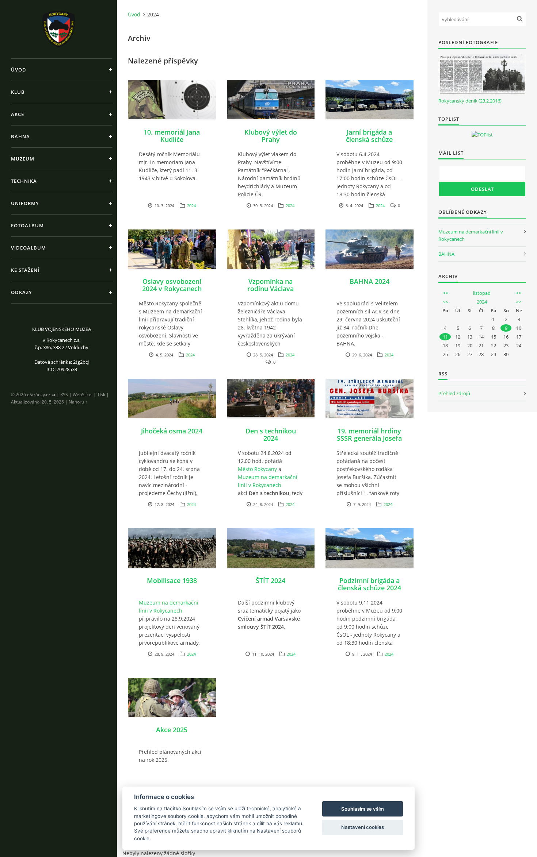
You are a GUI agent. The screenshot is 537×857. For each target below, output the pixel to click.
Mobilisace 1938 (172, 580)
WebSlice (82, 394)
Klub (18, 92)
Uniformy (25, 203)
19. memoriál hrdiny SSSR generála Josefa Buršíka (369, 438)
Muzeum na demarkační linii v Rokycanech (267, 481)
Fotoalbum (27, 225)
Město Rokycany (257, 469)
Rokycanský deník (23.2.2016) (470, 100)
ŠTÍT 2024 (270, 580)
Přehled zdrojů (454, 393)
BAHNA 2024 (369, 281)
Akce (17, 114)
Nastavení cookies (362, 827)
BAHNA (446, 254)
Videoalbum (28, 247)
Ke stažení (25, 270)
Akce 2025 (171, 729)
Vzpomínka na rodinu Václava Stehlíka (270, 289)
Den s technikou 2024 (270, 434)
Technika (24, 181)
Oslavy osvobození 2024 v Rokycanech (172, 285)
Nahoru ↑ (78, 402)
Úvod (18, 69)
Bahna (20, 136)
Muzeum (22, 158)
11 (445, 336)
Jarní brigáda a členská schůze (369, 135)
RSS (64, 394)
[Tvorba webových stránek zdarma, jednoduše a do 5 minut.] (54, 395)
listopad (482, 293)
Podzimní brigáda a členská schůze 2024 (369, 584)
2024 (191, 205)
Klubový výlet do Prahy (270, 135)
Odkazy (21, 292)
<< (445, 293)
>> (518, 293)
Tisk (101, 394)
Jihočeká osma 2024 (171, 431)
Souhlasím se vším (362, 809)
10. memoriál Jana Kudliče (172, 135)
